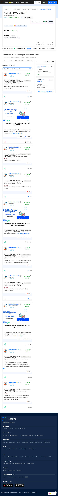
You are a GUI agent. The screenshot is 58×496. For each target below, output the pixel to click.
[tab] (45, 62)
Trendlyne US (23, 477)
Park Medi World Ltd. (14, 73)
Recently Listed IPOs (34, 456)
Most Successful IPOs (46, 456)
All (4, 60)
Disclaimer (19, 470)
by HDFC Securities (41, 87)
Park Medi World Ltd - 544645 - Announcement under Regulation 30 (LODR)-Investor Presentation (15, 155)
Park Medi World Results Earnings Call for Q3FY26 (17, 326)
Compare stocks (6, 448)
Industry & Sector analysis (9, 442)
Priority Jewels (30, 463)
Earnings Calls (19, 60)
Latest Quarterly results (26, 435)
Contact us (5, 428)
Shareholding (50, 48)
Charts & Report (19, 48)
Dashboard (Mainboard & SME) (10, 456)
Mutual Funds (25, 442)
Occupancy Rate (8, 25)
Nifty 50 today (6, 435)
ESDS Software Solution (19, 463)
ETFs (18, 442)
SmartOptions (12, 477)
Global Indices (47, 442)
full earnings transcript (17, 133)
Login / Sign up (52, 2)
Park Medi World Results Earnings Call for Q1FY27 (17, 124)
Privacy (4, 470)
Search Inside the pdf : (8, 65)
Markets (6, 2)
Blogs (11, 428)
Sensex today (15, 435)
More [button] (26, 2)
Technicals (41, 48)
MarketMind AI (15, 2)
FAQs (16, 428)
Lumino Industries (7, 463)
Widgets (15, 448)
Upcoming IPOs (23, 456)
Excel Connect (32, 448)
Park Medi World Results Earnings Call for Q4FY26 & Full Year (17, 224)
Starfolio (5, 477)
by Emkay (39, 72)
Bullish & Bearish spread (36, 442)
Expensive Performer (13, 17)
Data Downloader (23, 448)
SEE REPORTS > (44, 66)
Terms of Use (11, 470)
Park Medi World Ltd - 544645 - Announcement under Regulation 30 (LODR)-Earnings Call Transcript (13, 82)
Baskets (22, 2)
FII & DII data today (38, 435)
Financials (9, 48)
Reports (35, 48)
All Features (22, 428)
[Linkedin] (56, 492)
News (28, 48)
